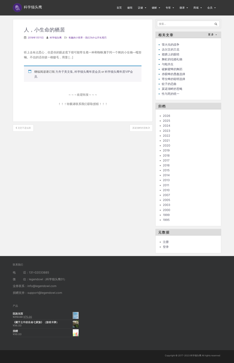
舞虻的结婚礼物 (172, 59)
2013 (166, 180)
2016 (166, 165)
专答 (168, 7)
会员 (209, 7)
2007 (166, 195)
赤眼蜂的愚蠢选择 (173, 74)
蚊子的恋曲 (169, 84)
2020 (166, 145)
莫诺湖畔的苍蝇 (172, 89)
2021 (166, 140)
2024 (166, 125)
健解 (154, 7)
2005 (166, 200)
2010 (166, 190)
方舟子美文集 (64, 71)
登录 (166, 247)
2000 (166, 210)
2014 (166, 175)
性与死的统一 (170, 93)
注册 (166, 242)
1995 (166, 220)
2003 (166, 205)
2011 (166, 185)
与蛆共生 (167, 64)
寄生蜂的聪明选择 (173, 79)
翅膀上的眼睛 (170, 54)
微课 (182, 7)
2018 (166, 155)
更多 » (212, 34)
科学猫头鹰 (56, 37)
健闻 (129, 7)
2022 (166, 135)
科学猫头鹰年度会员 (87, 71)
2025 (166, 120)
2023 (166, 130)
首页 (119, 7)
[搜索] (216, 24)
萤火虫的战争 (170, 44)
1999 (166, 215)
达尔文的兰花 (170, 49)
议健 (140, 7)
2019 (166, 150)
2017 (166, 160)
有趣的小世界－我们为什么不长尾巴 (88, 37)
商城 (196, 7)
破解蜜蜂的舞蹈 (172, 69)
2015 (166, 170)
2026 (166, 116)
